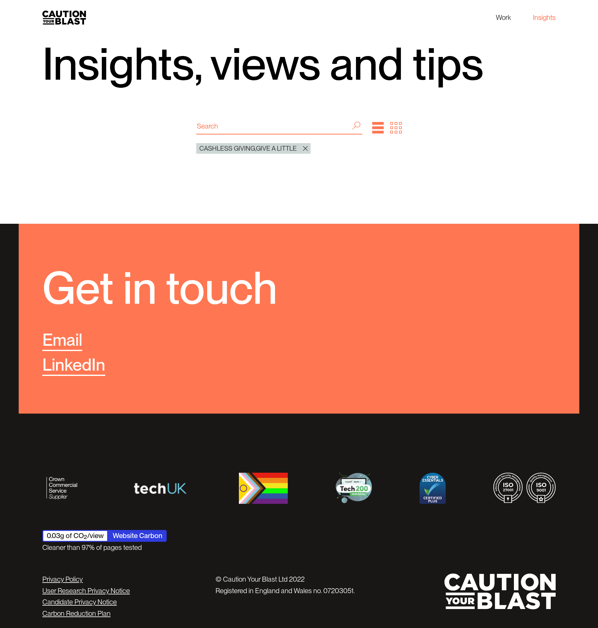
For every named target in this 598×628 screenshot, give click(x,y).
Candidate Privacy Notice (79, 602)
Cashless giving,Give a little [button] (248, 148)
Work (503, 17)
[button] (378, 128)
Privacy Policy (62, 579)
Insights (544, 17)
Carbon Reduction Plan (76, 613)
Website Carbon (137, 536)
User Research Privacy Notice (86, 591)
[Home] (64, 18)
